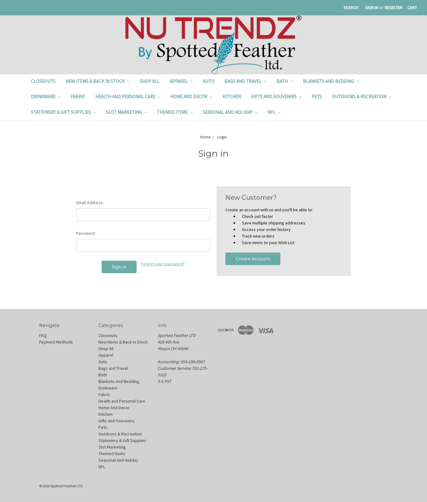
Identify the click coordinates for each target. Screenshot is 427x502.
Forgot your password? (163, 264)
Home (205, 137)
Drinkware (44, 96)
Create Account (253, 259)
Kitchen (232, 96)
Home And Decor (189, 96)
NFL (272, 112)
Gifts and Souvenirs (274, 96)
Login (222, 137)
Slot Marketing (124, 112)
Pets (317, 96)
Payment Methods (56, 342)
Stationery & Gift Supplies (61, 112)
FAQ (43, 335)
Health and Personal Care (125, 96)
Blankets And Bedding (329, 81)
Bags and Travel (243, 81)
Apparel (179, 81)
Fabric (78, 96)
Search (351, 7)
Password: (86, 233)
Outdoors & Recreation (359, 96)
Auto (208, 81)
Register (394, 7)
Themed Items (173, 112)
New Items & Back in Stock (96, 81)
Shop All (150, 81)
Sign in (371, 7)
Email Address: (90, 202)
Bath (283, 81)
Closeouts (43, 81)
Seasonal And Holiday (228, 112)
